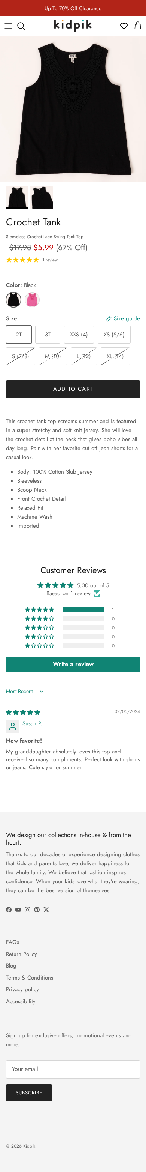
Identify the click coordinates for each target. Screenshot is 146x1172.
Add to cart (73, 389)
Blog (11, 966)
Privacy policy (22, 989)
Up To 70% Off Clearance (73, 8)
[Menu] (8, 26)
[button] (40, 609)
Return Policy (21, 954)
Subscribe (29, 1092)
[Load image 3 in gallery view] (73, 109)
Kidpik (29, 1146)
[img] (23, 712)
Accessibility (21, 1001)
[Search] (24, 26)
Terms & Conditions (29, 978)
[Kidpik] (73, 26)
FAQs (12, 942)
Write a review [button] (73, 664)
